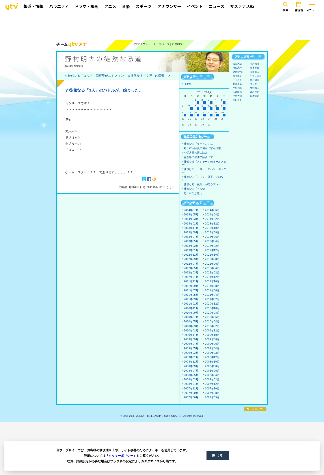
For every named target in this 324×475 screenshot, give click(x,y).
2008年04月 (212, 375)
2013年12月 (212, 223)
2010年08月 (212, 312)
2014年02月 (212, 219)
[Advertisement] (162, 26)
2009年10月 (212, 335)
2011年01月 (191, 303)
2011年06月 (212, 290)
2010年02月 (212, 326)
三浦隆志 (237, 92)
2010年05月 (191, 321)
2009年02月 (212, 353)
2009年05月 (191, 348)
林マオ (253, 83)
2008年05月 (191, 375)
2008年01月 (191, 384)
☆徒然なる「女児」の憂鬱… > (148, 75)
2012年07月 (191, 263)
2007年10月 (212, 388)
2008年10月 (212, 361)
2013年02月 (212, 246)
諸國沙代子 (238, 72)
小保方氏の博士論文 (196, 152)
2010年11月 (191, 308)
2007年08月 (212, 393)
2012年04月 (212, 268)
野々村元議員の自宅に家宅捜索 (202, 148)
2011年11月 (191, 281)
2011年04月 (212, 295)
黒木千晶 (254, 67)
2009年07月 (191, 343)
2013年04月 (212, 241)
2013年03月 (191, 246)
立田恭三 (254, 72)
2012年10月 (212, 254)
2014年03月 (191, 219)
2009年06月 (212, 343)
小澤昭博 (254, 63)
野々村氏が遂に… (194, 193)
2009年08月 (212, 339)
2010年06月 (212, 317)
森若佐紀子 (255, 92)
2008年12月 (212, 357)
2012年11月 (191, 254)
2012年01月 (191, 277)
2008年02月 (212, 379)
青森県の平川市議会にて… (200, 157)
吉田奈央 (237, 100)
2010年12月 (212, 303)
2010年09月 (191, 312)
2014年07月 (191, 210)
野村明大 (177, 44)
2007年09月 (191, 393)
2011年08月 (212, 286)
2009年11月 (191, 335)
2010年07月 (191, 317)
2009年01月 (191, 357)
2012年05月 (191, 268)
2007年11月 (191, 388)
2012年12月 (212, 250)
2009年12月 (212, 330)
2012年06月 (212, 263)
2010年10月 (212, 308)
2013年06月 (212, 237)
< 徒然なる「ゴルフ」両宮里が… (88, 75)
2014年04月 (212, 214)
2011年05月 (191, 295)
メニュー (312, 10)
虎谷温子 (237, 76)
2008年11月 (191, 361)
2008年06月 (212, 370)
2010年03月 (191, 326)
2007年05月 (212, 397)
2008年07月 (191, 370)
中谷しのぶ (255, 76)
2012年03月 (191, 272)
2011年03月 (191, 299)
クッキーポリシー (121, 455)
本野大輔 (237, 96)
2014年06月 (212, 210)
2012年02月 (212, 272)
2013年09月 (191, 232)
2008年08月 (212, 366)
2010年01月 (191, 330)
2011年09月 (191, 286)
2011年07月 (191, 290)
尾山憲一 (237, 67)
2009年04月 (212, 348)
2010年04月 (212, 321)
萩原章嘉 (237, 83)
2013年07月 (191, 237)
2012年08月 (212, 259)
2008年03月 (191, 379)
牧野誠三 (254, 88)
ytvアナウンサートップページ (151, 44)
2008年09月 (191, 366)
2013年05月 (191, 241)
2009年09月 (191, 339)
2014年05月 (191, 214)
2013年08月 (212, 232)
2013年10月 (212, 228)
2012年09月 (191, 259)
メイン (119, 75)
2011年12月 (212, 277)
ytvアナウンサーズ (71, 44)
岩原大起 (237, 63)
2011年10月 (212, 281)
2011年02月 (212, 299)
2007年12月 (212, 384)
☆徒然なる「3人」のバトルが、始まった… (104, 90)
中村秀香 (237, 80)
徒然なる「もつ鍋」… (197, 188)
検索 (285, 10)
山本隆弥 (254, 96)
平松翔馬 (237, 88)
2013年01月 (191, 250)
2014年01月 (191, 223)
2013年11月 (191, 228)
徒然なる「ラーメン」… (198, 143)
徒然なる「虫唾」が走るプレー (202, 184)
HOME (188, 84)
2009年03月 (191, 353)
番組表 (298, 10)
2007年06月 (191, 397)
